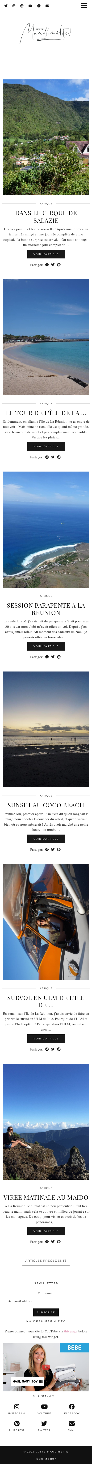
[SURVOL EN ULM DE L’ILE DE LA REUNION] (46, 922)
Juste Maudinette (52, 1451)
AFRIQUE (46, 203)
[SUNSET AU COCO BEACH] (46, 729)
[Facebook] (39, 6)
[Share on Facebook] (47, 264)
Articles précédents (46, 1260)
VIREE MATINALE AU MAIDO (46, 1197)
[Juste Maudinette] (46, 38)
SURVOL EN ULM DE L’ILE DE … (46, 1001)
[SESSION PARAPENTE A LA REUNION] (46, 530)
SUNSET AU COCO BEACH (46, 805)
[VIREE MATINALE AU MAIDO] (46, 1122)
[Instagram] (14, 6)
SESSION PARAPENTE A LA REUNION (46, 609)
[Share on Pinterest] (59, 264)
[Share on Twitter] (53, 264)
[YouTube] (31, 6)
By (46, 1458)
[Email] (47, 6)
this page (70, 1331)
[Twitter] (6, 6)
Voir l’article (46, 254)
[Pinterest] (22, 6)
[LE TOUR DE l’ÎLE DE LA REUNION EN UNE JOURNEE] (46, 337)
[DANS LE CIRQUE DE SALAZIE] (46, 137)
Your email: (46, 1293)
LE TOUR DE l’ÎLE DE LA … (46, 413)
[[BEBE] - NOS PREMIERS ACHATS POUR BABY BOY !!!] (46, 1367)
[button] (85, 6)
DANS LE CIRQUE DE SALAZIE (46, 216)
